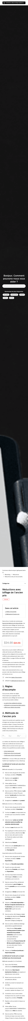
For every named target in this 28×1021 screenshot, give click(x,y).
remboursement (14, 294)
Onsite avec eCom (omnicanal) (12, 755)
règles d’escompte (16, 677)
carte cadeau (6, 294)
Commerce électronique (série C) (15, 2)
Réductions (16, 574)
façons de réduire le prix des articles (12, 623)
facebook (5, 297)
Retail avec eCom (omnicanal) (12, 753)
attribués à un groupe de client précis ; (14, 705)
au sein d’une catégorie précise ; (13, 703)
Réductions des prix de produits (13, 576)
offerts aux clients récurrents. (12, 707)
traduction (22, 294)
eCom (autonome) (9, 751)
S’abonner (6, 599)
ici (24, 760)
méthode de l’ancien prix (18, 680)
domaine (11, 297)
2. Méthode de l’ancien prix (12, 614)
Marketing (7, 574)
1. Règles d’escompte (10, 611)
